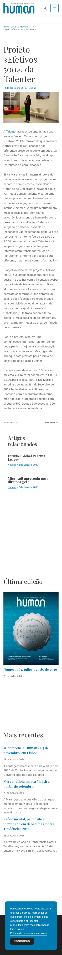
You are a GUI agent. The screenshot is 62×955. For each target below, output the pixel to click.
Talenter (11, 131)
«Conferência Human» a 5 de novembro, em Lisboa (26, 750)
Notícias (32, 88)
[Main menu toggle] (54, 8)
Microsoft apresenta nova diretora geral (28, 480)
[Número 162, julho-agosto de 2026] (31, 628)
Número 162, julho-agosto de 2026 (30, 669)
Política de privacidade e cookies (28, 933)
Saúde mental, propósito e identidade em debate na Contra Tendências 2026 (28, 824)
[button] (45, 8)
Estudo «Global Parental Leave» (27, 458)
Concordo (22, 941)
